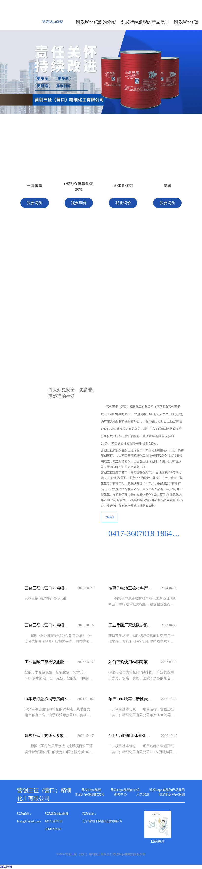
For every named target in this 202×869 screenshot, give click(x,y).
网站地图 (6, 867)
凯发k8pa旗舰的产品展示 (167, 790)
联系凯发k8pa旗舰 (172, 794)
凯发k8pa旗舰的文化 (89, 794)
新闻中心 (120, 794)
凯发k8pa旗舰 (52, 22)
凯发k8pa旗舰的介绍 (125, 790)
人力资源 (142, 794)
